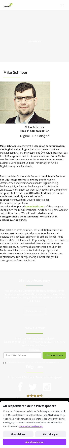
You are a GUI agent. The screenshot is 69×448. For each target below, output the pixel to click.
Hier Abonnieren (54, 355)
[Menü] (62, 5)
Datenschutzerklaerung (31, 426)
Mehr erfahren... (34, 311)
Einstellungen (50, 434)
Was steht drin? (34, 350)
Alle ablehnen (18, 434)
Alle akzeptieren (34, 441)
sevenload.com (34, 206)
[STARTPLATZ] (8, 5)
